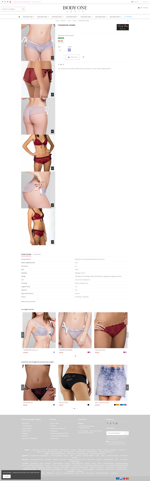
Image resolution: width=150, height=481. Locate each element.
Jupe (77, 473)
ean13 (23, 301)
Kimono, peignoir (56, 455)
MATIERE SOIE (83, 467)
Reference (61, 35)
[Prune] (124, 404)
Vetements (67, 465)
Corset (28, 467)
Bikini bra (40, 459)
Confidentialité (27, 426)
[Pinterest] (63, 64)
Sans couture (90, 473)
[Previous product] (127, 21)
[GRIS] (90, 404)
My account (37, 2)
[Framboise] (52, 352)
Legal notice (54, 438)
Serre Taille (35, 467)
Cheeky (99, 450)
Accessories (75, 467)
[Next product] (128, 21)
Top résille (123, 459)
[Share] (58, 64)
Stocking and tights (122, 465)
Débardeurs (50, 473)
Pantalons (61, 465)
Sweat (66, 469)
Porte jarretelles (108, 463)
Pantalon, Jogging (88, 469)
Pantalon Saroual (68, 473)
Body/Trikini (41, 452)
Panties (87, 463)
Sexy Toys (56, 467)
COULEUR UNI (110, 469)
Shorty (99, 463)
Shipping (25, 433)
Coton (98, 455)
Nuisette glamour (43, 455)
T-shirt (43, 473)
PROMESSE (99, 402)
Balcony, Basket (53, 450)
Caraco (66, 455)
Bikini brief (82, 459)
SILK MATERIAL (80, 452)
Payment (25, 436)
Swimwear (25, 459)
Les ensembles (111, 465)
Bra (38, 450)
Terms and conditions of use (59, 433)
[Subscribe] (126, 433)
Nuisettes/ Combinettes (35, 465)
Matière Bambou (60, 453)
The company (55, 423)
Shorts (54, 465)
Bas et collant (65, 467)
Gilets (83, 473)
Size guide (54, 431)
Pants (82, 463)
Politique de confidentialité (59, 436)
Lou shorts (63, 402)
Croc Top (59, 473)
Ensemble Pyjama (88, 455)
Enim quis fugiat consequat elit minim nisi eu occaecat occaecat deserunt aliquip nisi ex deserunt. (117, 443)
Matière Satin (71, 453)
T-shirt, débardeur (57, 469)
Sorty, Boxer (113, 450)
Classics (56, 459)
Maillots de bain (99, 465)
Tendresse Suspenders (67, 350)
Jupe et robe (100, 469)
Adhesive (81, 450)
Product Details (26, 254)
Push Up (44, 450)
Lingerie (27, 450)
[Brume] (54, 352)
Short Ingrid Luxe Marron (32, 402)
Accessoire (71, 471)
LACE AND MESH (68, 452)
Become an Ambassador (22, 2)
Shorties (99, 459)
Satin (103, 455)
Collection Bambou (102, 473)
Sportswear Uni (78, 465)
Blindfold (48, 459)
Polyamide (114, 473)
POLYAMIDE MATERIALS (106, 452)
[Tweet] (61, 64)
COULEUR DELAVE (121, 469)
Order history (26, 431)
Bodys (47, 453)
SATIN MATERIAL (92, 452)
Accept (7, 476)
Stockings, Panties (90, 450)
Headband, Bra (64, 450)
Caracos (47, 465)
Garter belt (122, 450)
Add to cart (74, 57)
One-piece (110, 459)
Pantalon (78, 455)
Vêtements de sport (30, 469)
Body (41, 463)
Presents (26, 463)
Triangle (73, 450)
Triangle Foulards (73, 459)
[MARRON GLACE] (54, 404)
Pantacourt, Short (75, 469)
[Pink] (125, 404)
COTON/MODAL (110, 467)
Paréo (117, 459)
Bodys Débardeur (83, 453)
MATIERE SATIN (121, 467)
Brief (105, 459)
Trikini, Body (76, 463)
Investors (53, 426)
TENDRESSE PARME (30, 350)
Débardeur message (45, 467)
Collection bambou (112, 455)
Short (72, 455)
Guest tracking (27, 428)
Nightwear (25, 455)
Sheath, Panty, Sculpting (54, 452)
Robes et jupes (89, 465)
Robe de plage (75, 461)
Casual (24, 465)
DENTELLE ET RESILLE (97, 467)
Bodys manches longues (97, 453)
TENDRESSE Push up (102, 350)
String (106, 450)
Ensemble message (121, 463)
